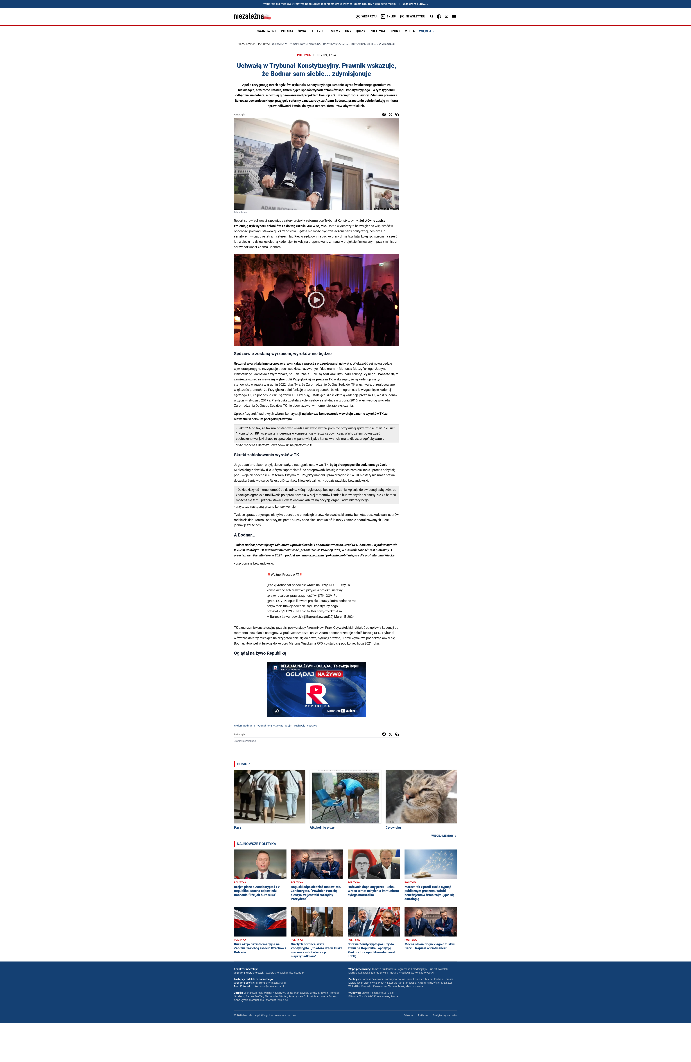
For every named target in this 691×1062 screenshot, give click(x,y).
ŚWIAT (303, 31)
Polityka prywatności (445, 1015)
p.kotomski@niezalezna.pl (268, 986)
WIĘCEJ (425, 31)
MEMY (336, 31)
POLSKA (287, 31)
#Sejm (288, 725)
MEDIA (410, 31)
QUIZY (360, 31)
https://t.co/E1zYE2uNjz (284, 611)
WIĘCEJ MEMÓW (442, 835)
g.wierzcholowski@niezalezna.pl (285, 972)
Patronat (408, 1015)
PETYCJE (319, 31)
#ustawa (312, 725)
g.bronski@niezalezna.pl (271, 982)
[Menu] (454, 16)
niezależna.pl (247, 43)
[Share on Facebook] (384, 114)
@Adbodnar (282, 585)
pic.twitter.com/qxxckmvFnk (322, 611)
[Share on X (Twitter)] (390, 114)
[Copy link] (397, 114)
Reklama (423, 1015)
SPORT (395, 31)
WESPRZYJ (369, 16)
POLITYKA (377, 31)
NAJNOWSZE (266, 31)
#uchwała (299, 725)
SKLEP (391, 16)
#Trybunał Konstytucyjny (268, 725)
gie (243, 114)
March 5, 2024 (344, 616)
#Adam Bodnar (243, 725)
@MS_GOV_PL (277, 601)
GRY (348, 31)
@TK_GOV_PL (327, 595)
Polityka (264, 43)
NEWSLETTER (415, 16)
